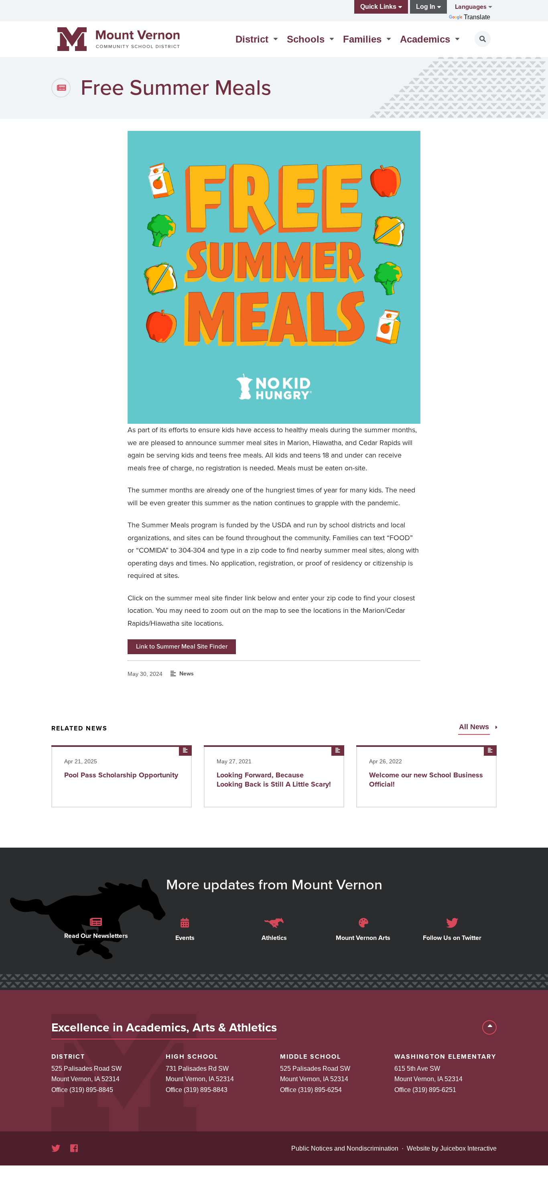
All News (475, 727)
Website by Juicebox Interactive (452, 1148)
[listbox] (473, 7)
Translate (477, 17)
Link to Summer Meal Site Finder (181, 647)
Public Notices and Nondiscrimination (344, 1148)
